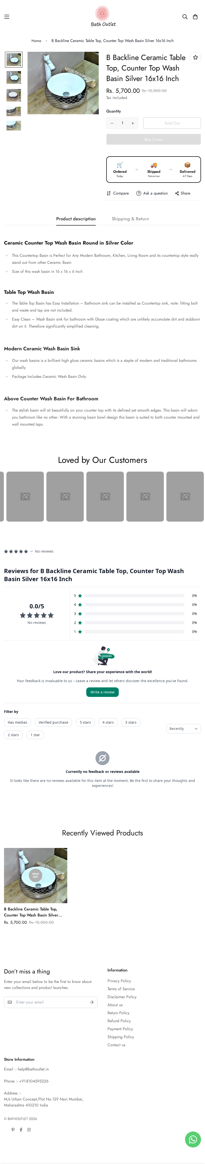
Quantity (113, 111)
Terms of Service (121, 989)
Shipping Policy (121, 1037)
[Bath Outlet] (102, 17)
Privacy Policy (119, 981)
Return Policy (119, 1013)
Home (36, 41)
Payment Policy (120, 1029)
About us (115, 1005)
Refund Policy (119, 1021)
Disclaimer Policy (122, 997)
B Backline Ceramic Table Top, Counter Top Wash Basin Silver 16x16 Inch (31, 912)
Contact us (116, 1045)
